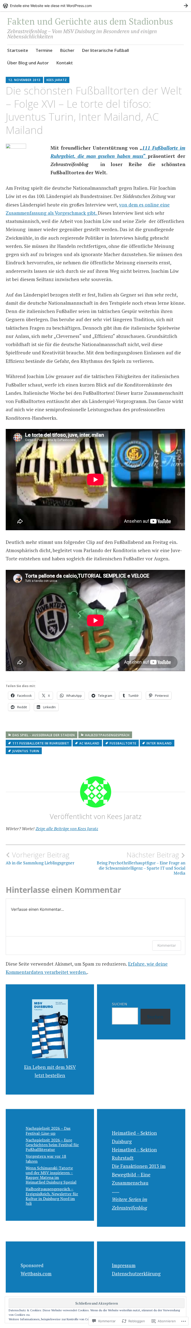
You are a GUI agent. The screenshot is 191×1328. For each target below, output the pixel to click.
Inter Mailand (159, 743)
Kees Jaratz (57, 80)
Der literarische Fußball (105, 50)
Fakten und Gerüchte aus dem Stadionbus (90, 21)
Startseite (17, 50)
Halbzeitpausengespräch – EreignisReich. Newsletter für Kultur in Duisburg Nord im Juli (52, 1196)
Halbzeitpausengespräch (107, 735)
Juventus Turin (25, 751)
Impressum (124, 1265)
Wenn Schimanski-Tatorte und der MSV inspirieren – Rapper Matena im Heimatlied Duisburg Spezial (51, 1175)
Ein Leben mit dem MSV (50, 1067)
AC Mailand (89, 743)
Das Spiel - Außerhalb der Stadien (43, 735)
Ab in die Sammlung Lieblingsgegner (40, 858)
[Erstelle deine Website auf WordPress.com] (95, 5)
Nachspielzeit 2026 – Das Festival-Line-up (48, 1130)
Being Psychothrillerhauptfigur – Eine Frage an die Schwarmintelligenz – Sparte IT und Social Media (141, 863)
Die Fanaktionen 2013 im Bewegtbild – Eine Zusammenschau (139, 1174)
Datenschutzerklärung (136, 1273)
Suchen (119, 1004)
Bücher (67, 50)
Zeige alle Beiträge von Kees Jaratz (67, 828)
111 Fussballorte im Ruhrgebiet (40, 743)
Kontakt (64, 63)
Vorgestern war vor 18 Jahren (46, 1158)
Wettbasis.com (36, 1273)
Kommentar (166, 945)
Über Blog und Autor (28, 63)
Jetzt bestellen (50, 1075)
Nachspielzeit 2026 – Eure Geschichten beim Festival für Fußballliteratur (52, 1144)
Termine (44, 50)
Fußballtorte (123, 743)
